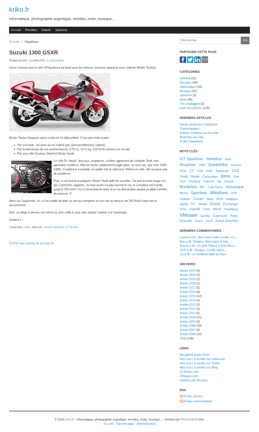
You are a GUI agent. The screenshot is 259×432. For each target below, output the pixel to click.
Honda (202, 204)
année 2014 (187, 300)
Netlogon (232, 199)
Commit (208, 181)
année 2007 (187, 329)
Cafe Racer (215, 187)
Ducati (215, 204)
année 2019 (187, 279)
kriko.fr (19, 9)
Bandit (195, 176)
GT (193, 204)
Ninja (210, 199)
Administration (146, 423)
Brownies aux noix (192, 137)
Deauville (186, 220)
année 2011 (187, 313)
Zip (219, 181)
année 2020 (187, 274)
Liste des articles (191, 108)
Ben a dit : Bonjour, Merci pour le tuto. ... (206, 241)
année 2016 (187, 291)
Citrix (206, 209)
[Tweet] (190, 62)
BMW (225, 176)
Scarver (236, 165)
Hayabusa (58, 227)
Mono (184, 193)
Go (245, 40)
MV (202, 187)
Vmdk (184, 176)
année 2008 (187, 325)
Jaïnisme (61, 30)
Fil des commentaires (198, 401)
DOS (219, 199)
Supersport (220, 215)
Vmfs (209, 171)
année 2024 (187, 270)
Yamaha (214, 158)
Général (185, 78)
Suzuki (48, 227)
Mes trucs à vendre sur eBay (199, 367)
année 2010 (187, 317)
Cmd (209, 220)
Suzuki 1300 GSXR (33, 53)
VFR (234, 193)
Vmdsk (229, 181)
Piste (183, 171)
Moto (27, 227)
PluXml (185, 419)
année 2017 (187, 287)
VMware (188, 215)
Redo (234, 215)
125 (235, 170)
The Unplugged (190, 103)
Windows (219, 192)
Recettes (31, 30)
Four (236, 176)
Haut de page (125, 423)
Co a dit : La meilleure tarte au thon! (203, 254)
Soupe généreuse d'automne (199, 124)
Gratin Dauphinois (191, 141)
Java (228, 159)
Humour (194, 181)
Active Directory (226, 220)
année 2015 (187, 296)
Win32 (217, 209)
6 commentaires (55, 60)
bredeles (188, 186)
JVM (202, 165)
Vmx (183, 209)
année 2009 (187, 321)
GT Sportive (72, 227)
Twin (183, 181)
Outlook (185, 199)
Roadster (188, 164)
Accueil (16, 30)
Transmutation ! (190, 128)
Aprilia (184, 204)
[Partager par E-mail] (205, 62)
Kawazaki (222, 171)
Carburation (210, 176)
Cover (198, 198)
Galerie (46, 30)
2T (191, 170)
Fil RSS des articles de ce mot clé (31, 243)
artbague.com (189, 376)
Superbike (218, 164)
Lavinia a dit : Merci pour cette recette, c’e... (208, 237)
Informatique (188, 86)
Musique (185, 91)
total (183, 338)
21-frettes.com (189, 371)
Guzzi (199, 220)
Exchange (230, 204)
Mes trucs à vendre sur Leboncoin (202, 359)
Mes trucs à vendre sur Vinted (200, 363)
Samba (205, 215)
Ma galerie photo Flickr (195, 354)
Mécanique (235, 187)
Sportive (199, 192)
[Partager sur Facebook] (183, 62)
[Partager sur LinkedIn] (197, 62)
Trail (200, 171)
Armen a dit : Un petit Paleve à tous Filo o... (208, 245)
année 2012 (187, 308)
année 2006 (187, 334)
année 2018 (187, 283)
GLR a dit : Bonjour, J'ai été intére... (203, 250)
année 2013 (187, 304)
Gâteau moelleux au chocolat (199, 132)
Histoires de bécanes (194, 380)
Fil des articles (193, 396)
